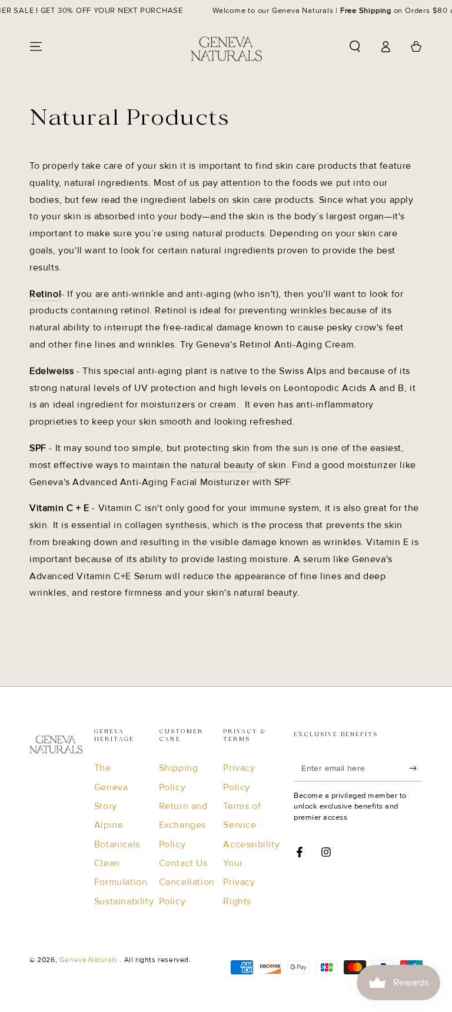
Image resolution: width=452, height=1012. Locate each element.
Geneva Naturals (89, 960)
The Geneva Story (111, 787)
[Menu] (36, 46)
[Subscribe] (416, 768)
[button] (355, 46)
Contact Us (183, 863)
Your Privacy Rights (239, 882)
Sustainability (124, 901)
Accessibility (251, 844)
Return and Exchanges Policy (183, 825)
